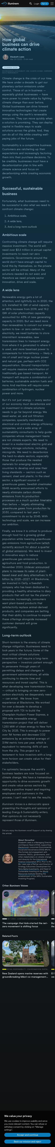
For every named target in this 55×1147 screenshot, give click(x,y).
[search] (30, 3)
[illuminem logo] (10, 4)
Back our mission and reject (27, 1141)
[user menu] (52, 3)
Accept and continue (27, 1134)
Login (36, 3)
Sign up (44, 4)
